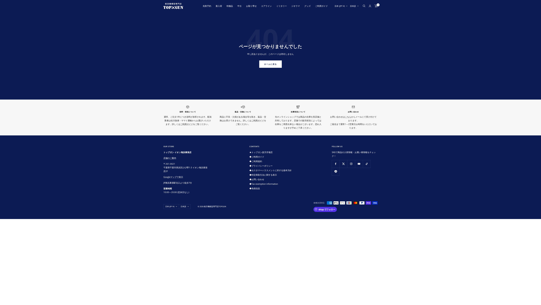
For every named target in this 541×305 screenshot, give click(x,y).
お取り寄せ (251, 6)
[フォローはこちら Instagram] (351, 164)
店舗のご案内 (169, 158)
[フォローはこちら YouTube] (359, 164)
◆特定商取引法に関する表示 (263, 174)
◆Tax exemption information (263, 183)
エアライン (266, 6)
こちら (348, 116)
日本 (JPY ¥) (340, 6)
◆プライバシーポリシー (261, 165)
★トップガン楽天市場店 (261, 152)
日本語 (353, 6)
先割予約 (207, 6)
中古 (239, 6)
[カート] (376, 6)
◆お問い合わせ (256, 179)
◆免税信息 (254, 188)
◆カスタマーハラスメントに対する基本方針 (270, 170)
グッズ (307, 6)
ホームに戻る (270, 64)
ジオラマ (295, 6)
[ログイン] (370, 6)
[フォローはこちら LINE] (336, 172)
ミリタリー (281, 6)
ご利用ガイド (321, 6)
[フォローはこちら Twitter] (343, 164)
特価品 (230, 6)
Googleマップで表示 (173, 177)
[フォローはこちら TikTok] (367, 164)
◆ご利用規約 (255, 161)
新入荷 (219, 6)
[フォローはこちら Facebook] (336, 164)
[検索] (364, 6)
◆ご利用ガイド (256, 156)
